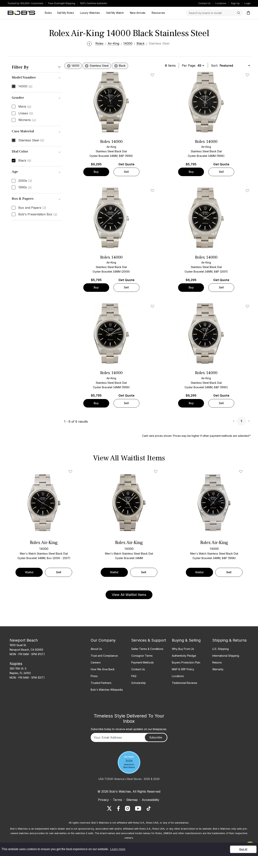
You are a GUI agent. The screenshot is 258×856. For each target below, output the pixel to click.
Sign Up (235, 3)
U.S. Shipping (220, 648)
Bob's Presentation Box (37, 214)
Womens (27, 120)
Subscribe (155, 737)
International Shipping (225, 655)
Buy (96, 171)
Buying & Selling (186, 640)
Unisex (25, 113)
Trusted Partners (101, 682)
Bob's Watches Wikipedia (107, 689)
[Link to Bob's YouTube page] (138, 808)
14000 (25, 86)
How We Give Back (103, 669)
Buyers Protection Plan (186, 662)
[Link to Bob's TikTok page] (149, 808)
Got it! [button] (243, 849)
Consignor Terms (142, 655)
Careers (96, 662)
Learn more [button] (117, 849)
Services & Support (148, 640)
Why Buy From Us (183, 648)
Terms (117, 800)
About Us (96, 648)
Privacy (103, 800)
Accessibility (150, 800)
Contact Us (204, 3)
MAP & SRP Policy (183, 669)
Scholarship (138, 682)
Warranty (217, 669)
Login (247, 3)
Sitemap (132, 800)
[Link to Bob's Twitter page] (109, 808)
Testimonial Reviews (184, 682)
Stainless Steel (31, 140)
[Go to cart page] (248, 13)
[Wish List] (71, 471)
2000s (25, 181)
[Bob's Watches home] (21, 13)
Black (24, 161)
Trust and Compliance (104, 655)
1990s (25, 187)
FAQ (133, 676)
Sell (126, 171)
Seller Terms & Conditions (147, 648)
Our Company (103, 640)
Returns (217, 662)
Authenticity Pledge (184, 655)
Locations (220, 3)
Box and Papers (32, 208)
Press (94, 676)
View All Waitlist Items (129, 595)
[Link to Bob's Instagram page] (127, 808)
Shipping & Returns (229, 640)
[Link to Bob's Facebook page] (118, 808)
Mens (24, 107)
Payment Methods (142, 662)
